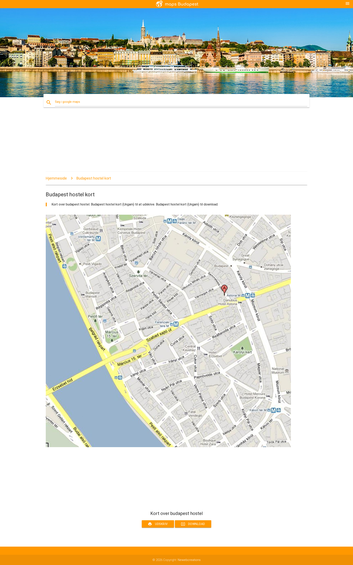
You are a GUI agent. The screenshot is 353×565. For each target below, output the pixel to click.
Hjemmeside (56, 178)
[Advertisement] (168, 143)
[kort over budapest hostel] (168, 446)
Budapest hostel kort (93, 178)
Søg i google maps (67, 102)
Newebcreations (189, 560)
